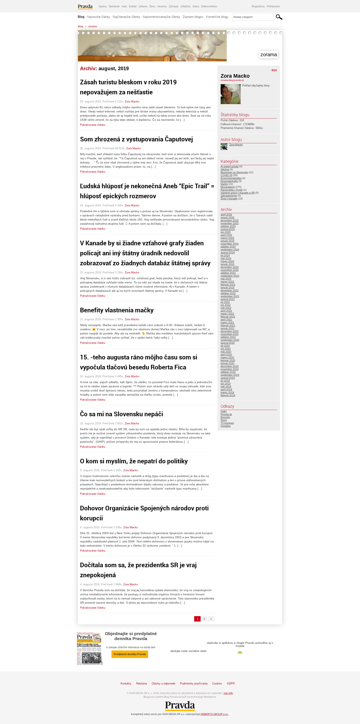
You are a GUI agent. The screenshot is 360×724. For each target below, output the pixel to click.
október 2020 (228, 337)
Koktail (133, 6)
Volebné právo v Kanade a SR (238, 192)
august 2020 (228, 342)
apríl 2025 (226, 235)
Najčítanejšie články (126, 17)
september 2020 (230, 340)
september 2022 (230, 296)
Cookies (217, 683)
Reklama (141, 683)
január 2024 (227, 264)
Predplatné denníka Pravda (130, 654)
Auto (124, 6)
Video (195, 6)
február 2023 (228, 284)
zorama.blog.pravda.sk (232, 80)
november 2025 (230, 223)
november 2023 (230, 270)
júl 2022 (225, 302)
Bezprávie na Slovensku (234, 172)
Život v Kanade (229, 198)
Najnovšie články (98, 17)
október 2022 (228, 293)
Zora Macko (132, 101)
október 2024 (228, 246)
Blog (81, 16)
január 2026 (227, 217)
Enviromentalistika (231, 178)
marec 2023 (227, 281)
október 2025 (228, 226)
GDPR (231, 683)
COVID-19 (226, 175)
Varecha (162, 6)
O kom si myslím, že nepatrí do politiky (134, 461)
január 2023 (227, 287)
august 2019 (228, 377)
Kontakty (126, 683)
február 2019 (228, 395)
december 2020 (230, 331)
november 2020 (230, 334)
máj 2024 (226, 258)
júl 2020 (225, 345)
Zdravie (143, 6)
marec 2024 (227, 261)
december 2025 (230, 220)
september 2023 (230, 275)
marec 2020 (227, 357)
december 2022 (230, 290)
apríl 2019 (226, 389)
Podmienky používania (194, 683)
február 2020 (228, 360)
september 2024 (230, 249)
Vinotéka (226, 426)
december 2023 (230, 267)
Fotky (224, 411)
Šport (224, 420)
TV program (227, 423)
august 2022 (228, 299)
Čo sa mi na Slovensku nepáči (121, 414)
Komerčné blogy (217, 17)
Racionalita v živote (232, 189)
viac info (228, 693)
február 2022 (228, 316)
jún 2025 (226, 232)
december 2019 (230, 366)
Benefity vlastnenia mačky (117, 310)
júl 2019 (225, 380)
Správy (103, 6)
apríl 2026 (226, 214)
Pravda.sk (226, 414)
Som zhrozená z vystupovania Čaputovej (136, 139)
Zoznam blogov (193, 17)
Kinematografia (229, 181)
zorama (92, 26)
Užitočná (185, 6)
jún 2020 (226, 348)
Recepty (225, 417)
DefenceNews (209, 6)
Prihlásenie (273, 6)
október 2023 (228, 273)
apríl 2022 (226, 310)
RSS (274, 70)
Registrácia (258, 6)
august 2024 (228, 252)
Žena (152, 6)
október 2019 (228, 372)
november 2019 (230, 369)
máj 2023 (226, 278)
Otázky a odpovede (163, 683)
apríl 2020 (226, 354)
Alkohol (225, 169)
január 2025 (227, 240)
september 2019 (230, 375)
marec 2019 (227, 392)
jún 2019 (226, 383)
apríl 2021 (226, 319)
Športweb (114, 6)
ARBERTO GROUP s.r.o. (214, 714)
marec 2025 (227, 238)
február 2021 (228, 325)
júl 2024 (225, 255)
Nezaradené (228, 187)
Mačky (224, 184)
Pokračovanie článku (92, 124)
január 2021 (227, 328)
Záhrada (173, 6)
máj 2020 (226, 351)
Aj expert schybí (230, 166)
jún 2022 (226, 305)
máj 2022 (226, 308)
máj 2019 (226, 386)
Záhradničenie (229, 195)
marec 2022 (227, 313)
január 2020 (227, 363)
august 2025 (228, 229)
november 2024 (230, 243)
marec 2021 (227, 322)
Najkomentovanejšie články (161, 17)
